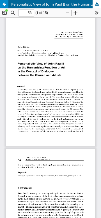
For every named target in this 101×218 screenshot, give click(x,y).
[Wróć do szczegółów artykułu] (4, 4)
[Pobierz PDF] (97, 4)
